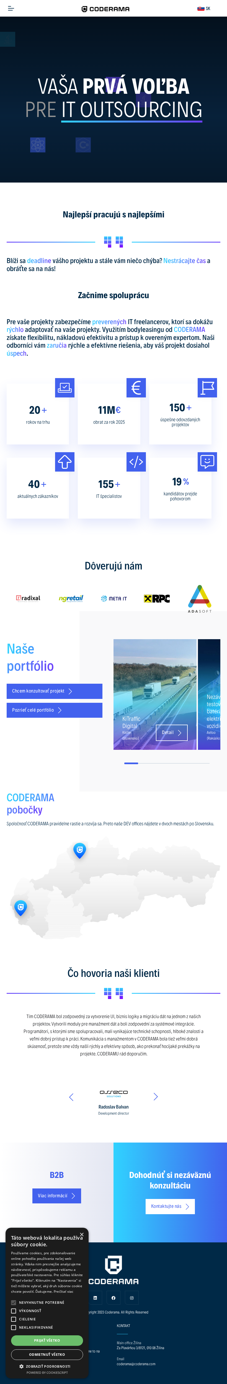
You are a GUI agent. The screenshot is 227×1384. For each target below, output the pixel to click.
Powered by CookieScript (47, 1372)
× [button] (81, 1235)
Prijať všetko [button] (47, 1340)
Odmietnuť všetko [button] (47, 1354)
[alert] (47, 1303)
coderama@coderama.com (136, 1363)
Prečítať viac (64, 1291)
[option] (53, 599)
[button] (13, 1302)
